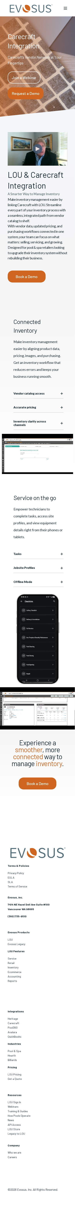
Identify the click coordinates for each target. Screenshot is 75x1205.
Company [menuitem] (14, 1145)
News (11, 1120)
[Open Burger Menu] (65, 8)
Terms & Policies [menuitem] (18, 865)
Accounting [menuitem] (14, 976)
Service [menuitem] (12, 958)
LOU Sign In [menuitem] (14, 1102)
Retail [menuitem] (11, 963)
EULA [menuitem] (11, 877)
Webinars (13, 1106)
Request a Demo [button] (25, 93)
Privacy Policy (16, 873)
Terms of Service (17, 886)
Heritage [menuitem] (13, 1018)
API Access (14, 1124)
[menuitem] (14, 1074)
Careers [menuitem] (12, 1157)
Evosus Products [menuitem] (19, 932)
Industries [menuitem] (14, 1043)
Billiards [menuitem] (12, 1060)
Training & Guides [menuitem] (18, 1111)
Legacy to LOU (16, 1133)
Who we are (14, 1152)
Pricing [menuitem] (12, 1067)
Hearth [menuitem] (12, 1055)
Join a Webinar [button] (24, 77)
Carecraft (13, 1023)
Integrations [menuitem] (16, 1011)
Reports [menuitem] (12, 980)
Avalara (12, 1032)
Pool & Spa (14, 1051)
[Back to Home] (31, 8)
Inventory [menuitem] (13, 967)
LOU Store (14, 1129)
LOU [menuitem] (10, 939)
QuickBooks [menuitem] (14, 1036)
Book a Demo (27, 276)
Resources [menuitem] (15, 1095)
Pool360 (13, 1027)
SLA (10, 882)
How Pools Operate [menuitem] (19, 1115)
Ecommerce (14, 972)
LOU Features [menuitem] (16, 951)
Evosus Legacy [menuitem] (16, 944)
